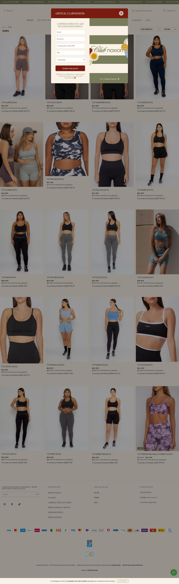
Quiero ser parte (70, 68)
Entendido (123, 581)
